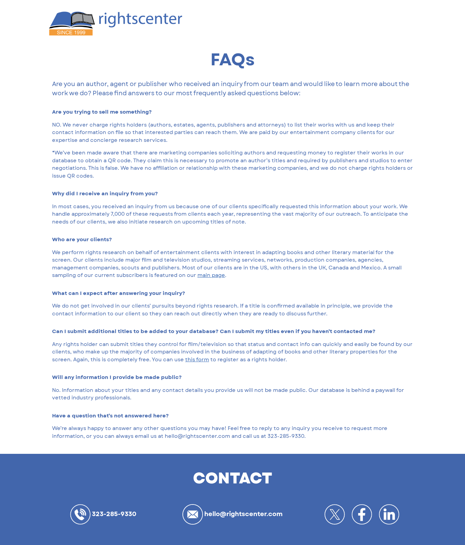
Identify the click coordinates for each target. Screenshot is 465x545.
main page (211, 275)
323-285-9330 (114, 514)
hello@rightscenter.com (243, 514)
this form (197, 359)
